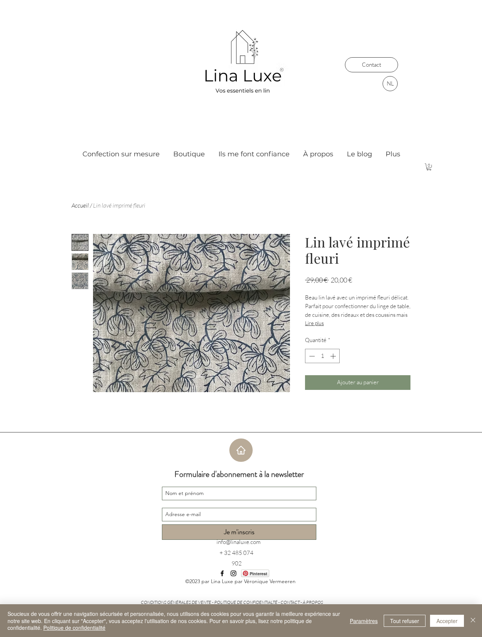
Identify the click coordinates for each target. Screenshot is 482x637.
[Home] (241, 450)
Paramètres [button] (364, 621)
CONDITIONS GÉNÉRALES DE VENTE (176, 602)
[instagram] (233, 573)
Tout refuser (404, 621)
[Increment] (334, 356)
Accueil (80, 205)
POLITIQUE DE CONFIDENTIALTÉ (246, 602)
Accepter (447, 621)
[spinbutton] (322, 356)
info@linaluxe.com (239, 541)
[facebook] (222, 573)
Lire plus (314, 323)
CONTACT (290, 602)
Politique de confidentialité (74, 627)
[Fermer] (472, 620)
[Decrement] (311, 356)
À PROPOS (313, 602)
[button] (429, 166)
